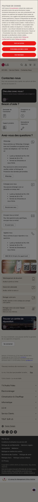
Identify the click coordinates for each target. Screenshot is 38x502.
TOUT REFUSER (19, 55)
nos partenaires (14, 8)
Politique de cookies (20, 39)
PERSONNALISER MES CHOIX (19, 49)
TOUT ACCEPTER (19, 43)
